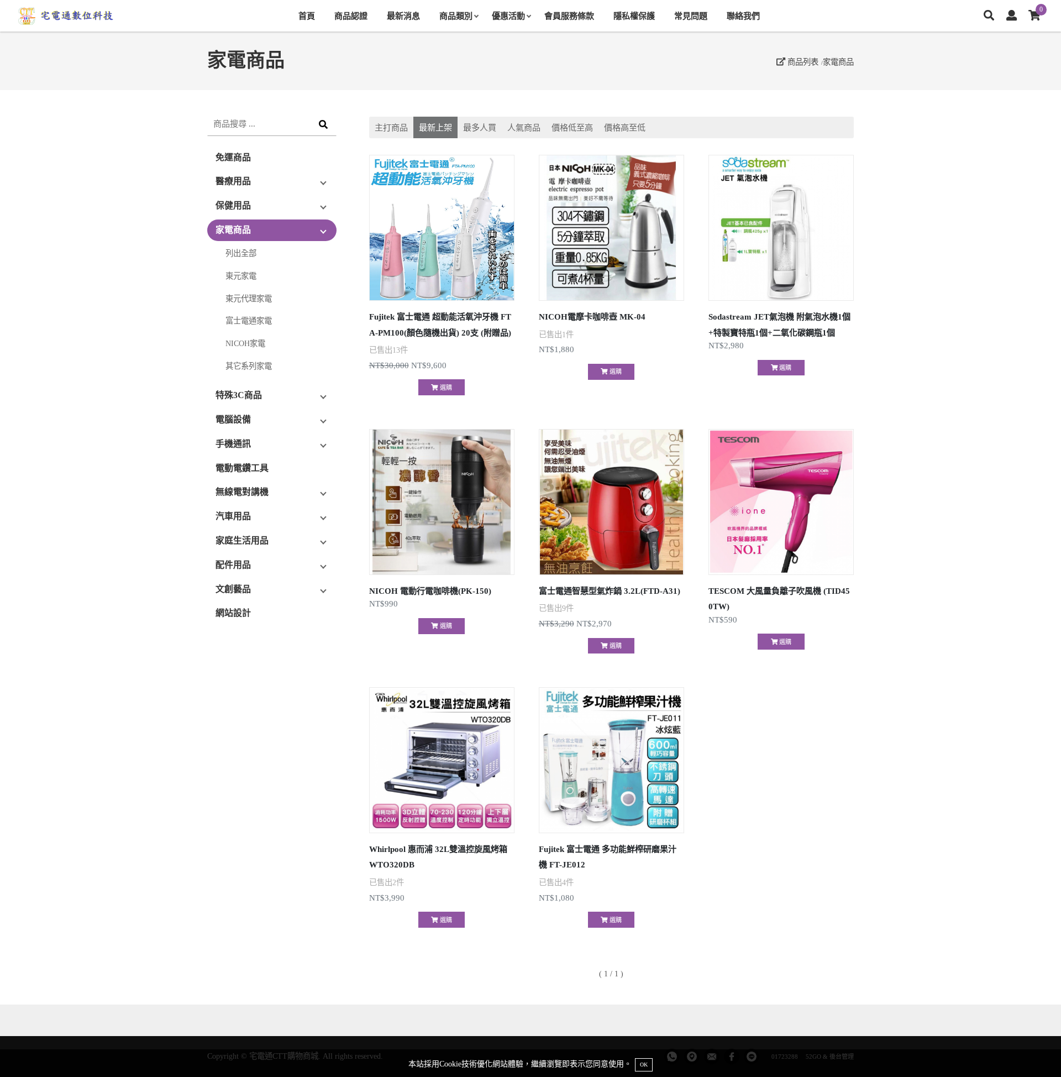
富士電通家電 (248, 320)
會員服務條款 (569, 15)
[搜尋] (989, 15)
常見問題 (690, 15)
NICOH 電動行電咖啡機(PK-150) (430, 590)
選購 (445, 387)
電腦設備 (233, 419)
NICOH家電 (245, 343)
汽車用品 (233, 516)
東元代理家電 (248, 298)
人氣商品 (523, 127)
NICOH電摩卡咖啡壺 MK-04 (592, 316)
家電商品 (838, 61)
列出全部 (240, 253)
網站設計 (233, 613)
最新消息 (403, 15)
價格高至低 (624, 127)
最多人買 (479, 127)
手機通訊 (233, 443)
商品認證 (350, 15)
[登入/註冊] (1011, 15)
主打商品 (391, 127)
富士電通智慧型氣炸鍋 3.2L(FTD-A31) (609, 590)
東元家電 (240, 275)
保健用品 (233, 205)
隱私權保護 (634, 15)
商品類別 (455, 15)
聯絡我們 (743, 15)
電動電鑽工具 (242, 468)
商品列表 (801, 61)
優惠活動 (508, 15)
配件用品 (233, 564)
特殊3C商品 (239, 395)
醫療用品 (233, 181)
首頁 (306, 15)
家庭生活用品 (242, 540)
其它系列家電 (248, 366)
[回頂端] (1032, 1048)
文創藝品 (233, 589)
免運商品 (233, 157)
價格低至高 (572, 127)
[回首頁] (66, 16)
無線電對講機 (242, 491)
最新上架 (435, 127)
